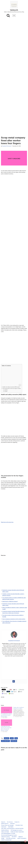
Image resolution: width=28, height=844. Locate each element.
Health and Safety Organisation (17, 831)
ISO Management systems (16, 830)
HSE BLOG (3, 826)
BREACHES (7, 738)
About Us (3, 822)
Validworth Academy (5, 836)
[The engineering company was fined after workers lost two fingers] (6, 710)
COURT (11, 738)
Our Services (10, 822)
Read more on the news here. (7, 522)
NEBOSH (20, 836)
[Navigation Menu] (14, 15)
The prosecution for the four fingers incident (12, 388)
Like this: (6, 389)
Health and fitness (5, 830)
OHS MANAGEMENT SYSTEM (8, 833)
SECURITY (14, 836)
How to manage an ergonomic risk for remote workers (13, 619)
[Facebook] (14, 681)
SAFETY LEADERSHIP (6, 840)
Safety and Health (5, 831)
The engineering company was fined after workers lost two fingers (6, 715)
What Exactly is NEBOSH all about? (10, 601)
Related (6, 391)
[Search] (8, 15)
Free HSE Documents (10, 838)
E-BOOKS (12, 823)
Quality (2, 838)
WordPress (18, 842)
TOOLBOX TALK (19, 825)
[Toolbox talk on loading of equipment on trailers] (19, 712)
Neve (8, 842)
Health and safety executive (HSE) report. (11, 386)
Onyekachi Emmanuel (6, 146)
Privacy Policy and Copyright (7, 825)
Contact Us (17, 822)
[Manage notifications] (25, 841)
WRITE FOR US (4, 823)
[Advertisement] (14, 77)
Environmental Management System (9, 835)
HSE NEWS (10, 826)
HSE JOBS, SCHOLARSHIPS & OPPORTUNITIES (12, 828)
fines (16, 738)
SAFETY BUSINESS (21, 838)
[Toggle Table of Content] (19, 385)
